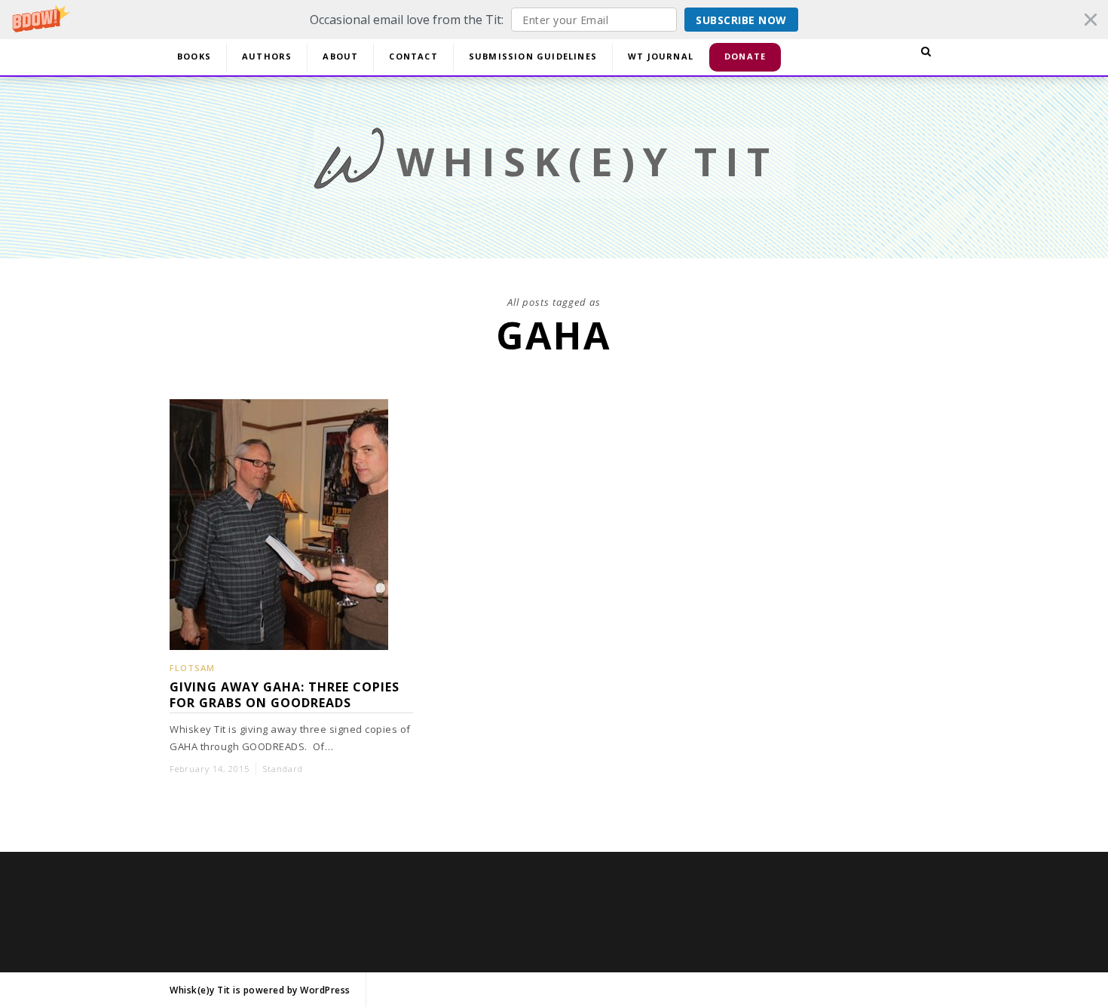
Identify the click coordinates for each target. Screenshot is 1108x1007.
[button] (554, 19)
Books (194, 56)
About (340, 56)
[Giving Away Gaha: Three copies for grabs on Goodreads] (279, 640)
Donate (745, 56)
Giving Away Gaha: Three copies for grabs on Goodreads (284, 695)
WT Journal (660, 56)
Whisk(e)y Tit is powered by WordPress (260, 990)
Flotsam (192, 667)
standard (283, 768)
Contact (413, 56)
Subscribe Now (741, 20)
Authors (267, 56)
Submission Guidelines (533, 56)
